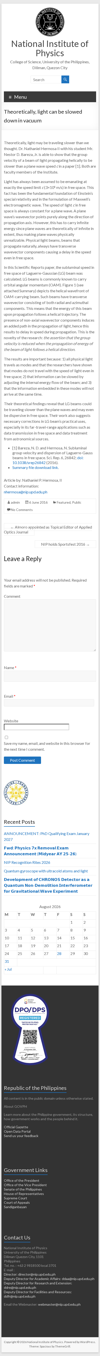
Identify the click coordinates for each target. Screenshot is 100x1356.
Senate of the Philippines (23, 1189)
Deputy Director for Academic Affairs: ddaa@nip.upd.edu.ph (49, 1279)
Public (76, 502)
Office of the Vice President (25, 1185)
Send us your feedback (21, 1136)
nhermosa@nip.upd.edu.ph (25, 491)
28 (59, 953)
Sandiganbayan (15, 1207)
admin (15, 502)
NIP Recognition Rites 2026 (27, 862)
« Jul (8, 969)
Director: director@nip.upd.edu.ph (30, 1274)
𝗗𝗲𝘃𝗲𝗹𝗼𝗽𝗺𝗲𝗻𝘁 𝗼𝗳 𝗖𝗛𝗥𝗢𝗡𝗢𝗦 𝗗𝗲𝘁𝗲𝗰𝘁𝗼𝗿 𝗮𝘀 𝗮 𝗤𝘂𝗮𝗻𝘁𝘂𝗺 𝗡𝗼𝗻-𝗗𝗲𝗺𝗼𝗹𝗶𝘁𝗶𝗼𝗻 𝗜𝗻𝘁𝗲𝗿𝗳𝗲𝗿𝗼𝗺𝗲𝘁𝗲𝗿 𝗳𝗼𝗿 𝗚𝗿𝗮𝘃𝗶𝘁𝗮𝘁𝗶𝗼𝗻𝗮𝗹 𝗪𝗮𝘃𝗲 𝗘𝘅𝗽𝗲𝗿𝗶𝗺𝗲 (48, 885)
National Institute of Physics (50, 48)
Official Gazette (16, 1127)
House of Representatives (24, 1194)
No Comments (22, 510)
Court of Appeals (17, 1202)
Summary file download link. (35, 467)
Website (11, 720)
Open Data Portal (17, 1131)
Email (10, 696)
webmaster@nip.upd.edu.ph (59, 1304)
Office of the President (21, 1180)
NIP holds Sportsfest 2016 (65, 544)
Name (10, 667)
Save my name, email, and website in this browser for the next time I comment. (47, 746)
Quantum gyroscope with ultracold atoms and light (46, 870)
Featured (64, 502)
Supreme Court (15, 1198)
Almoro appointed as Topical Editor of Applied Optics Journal (48, 529)
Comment (12, 596)
